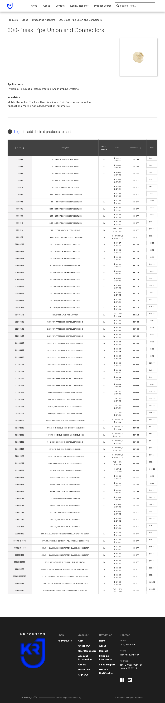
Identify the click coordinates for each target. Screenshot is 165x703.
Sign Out (83, 674)
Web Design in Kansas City (68, 697)
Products (13, 19)
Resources (84, 669)
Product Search (103, 5)
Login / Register (79, 5)
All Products (65, 640)
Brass (25, 19)
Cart (80, 640)
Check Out (84, 646)
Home (102, 640)
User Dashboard (87, 651)
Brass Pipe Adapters (43, 19)
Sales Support (107, 664)
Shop (34, 5)
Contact (60, 5)
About (46, 5)
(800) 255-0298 (127, 644)
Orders (82, 664)
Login (18, 132)
